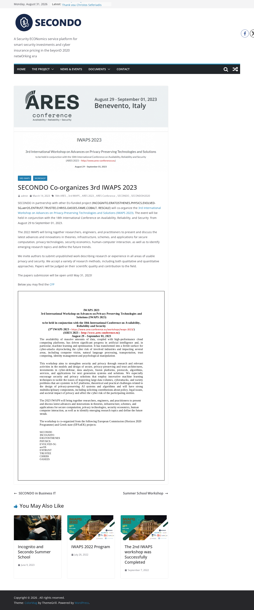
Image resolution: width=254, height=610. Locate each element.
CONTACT (123, 69)
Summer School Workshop (143, 493)
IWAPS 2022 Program (90, 546)
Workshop (40, 178)
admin (24, 195)
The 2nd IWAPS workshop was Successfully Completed (138, 554)
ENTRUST (37, 208)
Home (21, 69)
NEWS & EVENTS (71, 69)
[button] (52, 69)
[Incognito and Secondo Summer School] (37, 518)
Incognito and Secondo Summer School (34, 552)
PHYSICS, (137, 203)
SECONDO (123, 195)
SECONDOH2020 (140, 195)
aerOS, (26, 208)
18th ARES (60, 195)
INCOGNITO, (101, 203)
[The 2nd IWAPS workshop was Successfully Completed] (144, 518)
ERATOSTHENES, (120, 203)
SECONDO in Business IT (37, 493)
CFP (52, 284)
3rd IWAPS (24, 178)
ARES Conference (105, 195)
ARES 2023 (88, 195)
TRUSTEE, (50, 208)
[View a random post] (235, 69)
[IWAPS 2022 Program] (91, 518)
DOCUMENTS (97, 69)
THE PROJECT (41, 69)
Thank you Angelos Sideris (79, 4)
